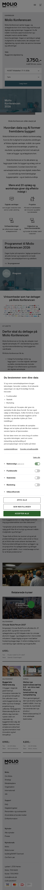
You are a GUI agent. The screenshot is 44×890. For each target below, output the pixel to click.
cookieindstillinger (11, 449)
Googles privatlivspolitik (29, 449)
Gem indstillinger (22, 507)
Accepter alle (22, 513)
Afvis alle (22, 500)
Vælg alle (36, 457)
